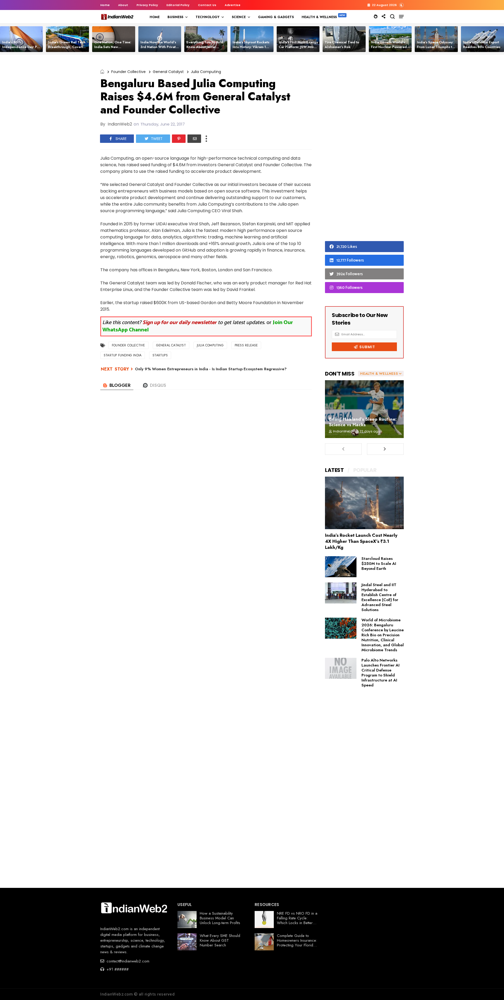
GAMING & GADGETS (276, 17)
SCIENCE (239, 17)
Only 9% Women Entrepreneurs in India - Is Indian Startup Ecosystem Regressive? (211, 369)
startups (160, 355)
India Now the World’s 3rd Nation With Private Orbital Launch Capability (159, 49)
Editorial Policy (178, 5)
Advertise (232, 5)
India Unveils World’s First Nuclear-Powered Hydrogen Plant (389, 47)
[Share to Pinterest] (179, 138)
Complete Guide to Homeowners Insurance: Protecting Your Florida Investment (297, 943)
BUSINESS (175, 17)
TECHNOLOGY (207, 17)
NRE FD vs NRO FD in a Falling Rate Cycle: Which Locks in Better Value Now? (297, 920)
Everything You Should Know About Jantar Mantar (204, 47)
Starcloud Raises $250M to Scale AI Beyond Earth (378, 563)
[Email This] (194, 138)
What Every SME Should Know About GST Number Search (220, 940)
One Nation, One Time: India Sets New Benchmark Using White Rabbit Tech (113, 49)
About (123, 5)
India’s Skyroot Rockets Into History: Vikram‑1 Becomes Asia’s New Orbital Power (251, 49)
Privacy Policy (147, 5)
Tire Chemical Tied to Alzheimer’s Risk (342, 44)
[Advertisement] (364, 149)
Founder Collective (128, 71)
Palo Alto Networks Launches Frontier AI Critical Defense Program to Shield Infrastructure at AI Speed (380, 672)
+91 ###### (117, 969)
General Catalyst (168, 71)
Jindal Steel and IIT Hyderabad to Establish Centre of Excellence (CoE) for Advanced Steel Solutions (379, 597)
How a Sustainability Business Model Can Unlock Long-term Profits (220, 918)
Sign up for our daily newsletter (180, 322)
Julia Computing (206, 71)
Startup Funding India (122, 355)
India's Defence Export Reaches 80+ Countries (481, 44)
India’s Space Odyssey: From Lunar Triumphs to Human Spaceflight (435, 47)
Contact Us (207, 5)
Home (105, 5)
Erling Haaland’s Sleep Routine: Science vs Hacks (363, 422)
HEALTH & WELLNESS (319, 17)
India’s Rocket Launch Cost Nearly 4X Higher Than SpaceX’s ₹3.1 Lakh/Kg (361, 541)
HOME (155, 17)
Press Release (246, 345)
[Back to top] (491, 987)
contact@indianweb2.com (127, 961)
